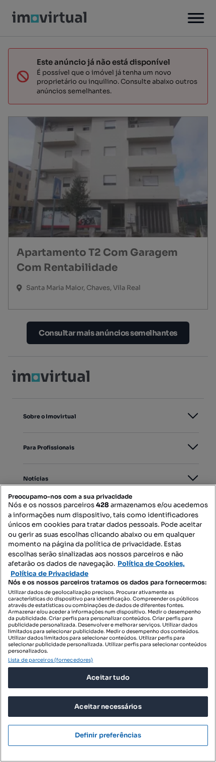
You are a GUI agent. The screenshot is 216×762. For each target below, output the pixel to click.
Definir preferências (108, 735)
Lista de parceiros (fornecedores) (50, 660)
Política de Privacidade (49, 573)
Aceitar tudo (108, 677)
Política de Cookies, (151, 563)
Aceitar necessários (107, 706)
